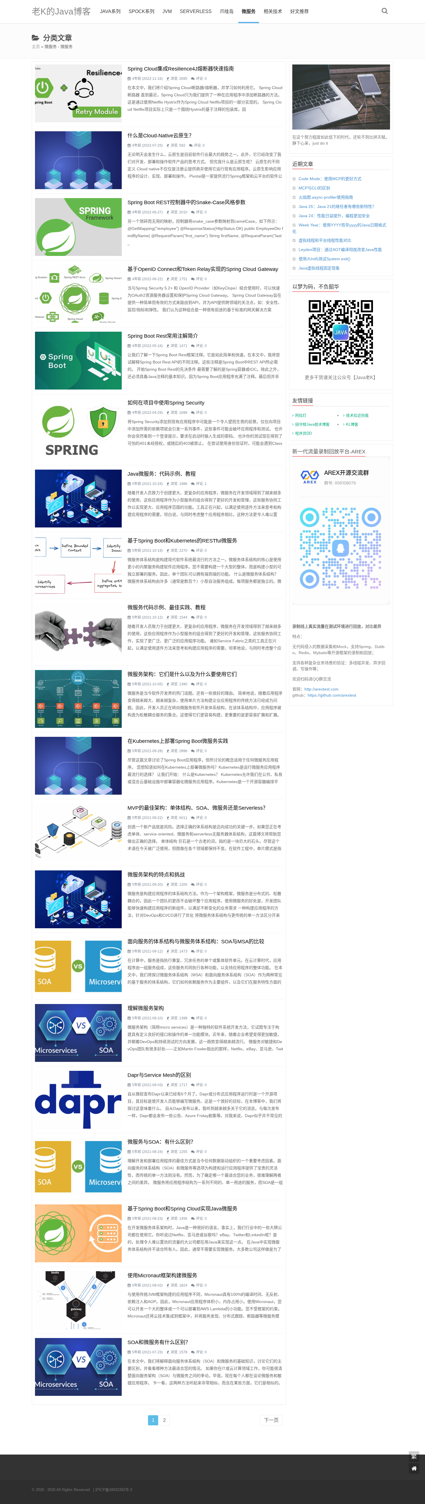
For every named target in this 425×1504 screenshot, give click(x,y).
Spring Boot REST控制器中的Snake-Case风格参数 (186, 202)
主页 (36, 46)
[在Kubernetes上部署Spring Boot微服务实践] (78, 766)
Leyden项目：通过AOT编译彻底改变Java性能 (340, 249)
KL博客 (352, 424)
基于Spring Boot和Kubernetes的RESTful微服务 (182, 541)
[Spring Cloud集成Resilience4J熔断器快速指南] (78, 93)
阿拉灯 (300, 415)
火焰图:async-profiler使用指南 (326, 197)
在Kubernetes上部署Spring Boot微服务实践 (178, 741)
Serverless (196, 11)
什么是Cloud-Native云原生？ (161, 136)
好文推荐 (299, 11)
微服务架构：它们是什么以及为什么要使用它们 (182, 674)
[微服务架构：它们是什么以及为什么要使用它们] (78, 699)
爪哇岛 (227, 11)
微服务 (249, 11)
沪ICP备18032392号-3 (113, 1490)
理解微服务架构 (146, 1008)
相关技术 (273, 11)
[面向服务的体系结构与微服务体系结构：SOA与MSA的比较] (78, 966)
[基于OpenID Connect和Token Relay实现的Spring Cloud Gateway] (78, 294)
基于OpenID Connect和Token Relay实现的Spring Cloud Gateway (203, 269)
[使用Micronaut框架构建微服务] (78, 1300)
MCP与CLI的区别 (314, 188)
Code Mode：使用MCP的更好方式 (330, 178)
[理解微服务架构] (78, 1033)
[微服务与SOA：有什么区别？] (78, 1166)
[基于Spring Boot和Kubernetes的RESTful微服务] (78, 565)
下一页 (271, 1420)
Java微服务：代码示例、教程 (162, 474)
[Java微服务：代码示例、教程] (78, 498)
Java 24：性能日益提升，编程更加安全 (334, 215)
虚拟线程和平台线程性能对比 (325, 240)
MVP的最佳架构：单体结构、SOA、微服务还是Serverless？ (198, 808)
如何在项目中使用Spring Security (166, 403)
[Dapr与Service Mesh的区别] (78, 1100)
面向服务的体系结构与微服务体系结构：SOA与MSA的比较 (196, 941)
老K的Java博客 (61, 11)
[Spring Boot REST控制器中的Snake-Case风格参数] (78, 227)
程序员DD (303, 433)
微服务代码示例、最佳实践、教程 (167, 607)
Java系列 (110, 11)
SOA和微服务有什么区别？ (159, 1342)
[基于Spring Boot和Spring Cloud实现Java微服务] (78, 1233)
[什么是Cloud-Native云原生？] (78, 160)
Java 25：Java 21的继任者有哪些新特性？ (337, 206)
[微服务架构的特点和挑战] (78, 899)
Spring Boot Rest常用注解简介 (163, 336)
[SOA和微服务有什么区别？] (78, 1367)
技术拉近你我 (357, 415)
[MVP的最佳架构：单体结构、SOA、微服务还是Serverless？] (78, 832)
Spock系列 (141, 11)
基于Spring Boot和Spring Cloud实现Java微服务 (182, 1209)
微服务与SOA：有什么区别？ (162, 1142)
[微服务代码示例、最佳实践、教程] (78, 632)
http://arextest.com (321, 689)
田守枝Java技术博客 (312, 424)
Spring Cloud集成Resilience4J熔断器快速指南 (181, 69)
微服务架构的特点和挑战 (156, 875)
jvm (167, 11)
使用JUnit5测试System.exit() (324, 258)
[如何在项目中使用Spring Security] (78, 429)
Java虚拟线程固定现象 (319, 268)
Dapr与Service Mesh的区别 (159, 1075)
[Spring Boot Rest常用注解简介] (78, 361)
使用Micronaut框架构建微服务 (162, 1275)
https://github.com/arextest (332, 695)
